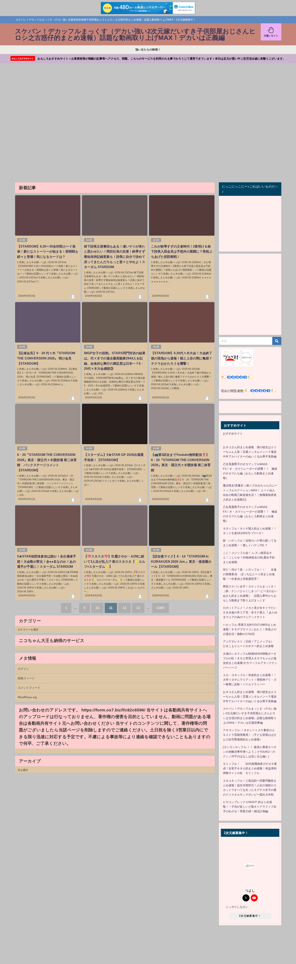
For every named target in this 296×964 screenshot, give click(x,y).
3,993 (160, 607)
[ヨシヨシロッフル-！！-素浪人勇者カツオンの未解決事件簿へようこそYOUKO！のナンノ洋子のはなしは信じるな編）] (249, 752)
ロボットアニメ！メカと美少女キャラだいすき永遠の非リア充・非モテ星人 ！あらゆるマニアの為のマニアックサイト (250, 612)
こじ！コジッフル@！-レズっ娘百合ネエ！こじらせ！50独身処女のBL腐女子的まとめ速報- (249, 557)
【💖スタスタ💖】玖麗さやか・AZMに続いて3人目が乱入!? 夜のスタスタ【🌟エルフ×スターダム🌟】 (114, 561)
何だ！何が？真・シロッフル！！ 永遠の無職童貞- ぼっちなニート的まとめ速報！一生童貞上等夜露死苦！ (249, 574)
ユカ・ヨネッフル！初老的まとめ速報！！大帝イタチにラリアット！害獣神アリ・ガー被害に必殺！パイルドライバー (249, 680)
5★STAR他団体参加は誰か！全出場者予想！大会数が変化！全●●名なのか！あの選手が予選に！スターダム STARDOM (46, 561)
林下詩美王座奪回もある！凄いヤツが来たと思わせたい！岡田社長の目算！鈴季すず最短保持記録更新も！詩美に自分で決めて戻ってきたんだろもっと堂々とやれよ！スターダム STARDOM (114, 256)
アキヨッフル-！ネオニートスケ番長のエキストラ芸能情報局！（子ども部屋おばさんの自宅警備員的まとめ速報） (249, 735)
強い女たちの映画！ (148, 49)
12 (124, 607)
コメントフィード (29, 687)
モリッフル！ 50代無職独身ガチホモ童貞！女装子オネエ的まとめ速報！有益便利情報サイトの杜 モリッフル (250, 768)
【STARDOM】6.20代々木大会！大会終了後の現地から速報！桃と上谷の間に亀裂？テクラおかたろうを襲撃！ (181, 358)
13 (138, 607)
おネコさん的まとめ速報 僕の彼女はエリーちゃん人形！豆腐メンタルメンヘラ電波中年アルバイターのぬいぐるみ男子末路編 (249, 452)
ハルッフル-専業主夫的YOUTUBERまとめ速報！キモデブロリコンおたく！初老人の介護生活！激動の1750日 (249, 629)
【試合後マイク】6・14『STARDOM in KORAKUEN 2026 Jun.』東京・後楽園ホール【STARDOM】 (181, 561)
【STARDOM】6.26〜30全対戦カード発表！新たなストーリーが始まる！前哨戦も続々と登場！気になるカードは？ (47, 251)
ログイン (23, 668)
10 (97, 607)
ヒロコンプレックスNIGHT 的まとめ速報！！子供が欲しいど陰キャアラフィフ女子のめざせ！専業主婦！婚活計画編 (249, 807)
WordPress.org (27, 697)
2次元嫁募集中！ (250, 915)
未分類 (22, 240)
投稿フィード (26, 678)
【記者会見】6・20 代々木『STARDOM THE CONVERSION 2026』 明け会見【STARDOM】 (46, 358)
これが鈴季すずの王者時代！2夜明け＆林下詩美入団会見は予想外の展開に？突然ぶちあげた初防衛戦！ (181, 251)
